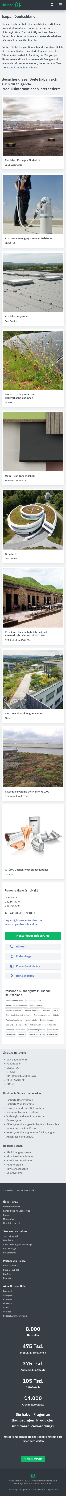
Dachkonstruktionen (42, 1015)
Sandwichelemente (13, 1010)
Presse (6, 1215)
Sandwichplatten (31, 1010)
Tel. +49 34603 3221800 (20, 913)
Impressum (52, 1490)
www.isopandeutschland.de (21, 924)
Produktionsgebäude (36, 1030)
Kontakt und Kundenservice (16, 1211)
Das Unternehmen (12, 1207)
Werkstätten (53, 1030)
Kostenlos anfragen (33, 1459)
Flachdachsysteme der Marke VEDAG (27, 792)
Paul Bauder (13, 1064)
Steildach (22, 1034)
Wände (56, 1015)
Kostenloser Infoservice (33, 935)
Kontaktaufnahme (17, 68)
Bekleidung (10, 1034)
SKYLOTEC (12, 1068)
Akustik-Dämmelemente (20, 1156)
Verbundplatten (36, 1005)
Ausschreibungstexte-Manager (18, 1245)
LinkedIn (7, 1304)
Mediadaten (9, 1219)
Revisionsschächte (17, 1169)
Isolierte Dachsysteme (19, 1100)
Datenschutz (39, 1490)
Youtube (7, 1312)
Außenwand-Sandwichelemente (43, 1025)
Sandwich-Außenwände (15, 1030)
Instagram (8, 1295)
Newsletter (8, 1240)
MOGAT (10, 1072)
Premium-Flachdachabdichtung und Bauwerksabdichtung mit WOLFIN (26, 634)
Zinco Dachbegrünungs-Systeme (24, 713)
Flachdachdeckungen (14, 1020)
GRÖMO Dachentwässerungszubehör (26, 870)
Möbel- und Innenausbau (20, 476)
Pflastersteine (14, 1165)
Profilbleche (52, 1034)
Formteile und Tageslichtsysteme (25, 1108)
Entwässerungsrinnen (19, 1160)
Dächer (56, 1010)
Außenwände (31, 1020)
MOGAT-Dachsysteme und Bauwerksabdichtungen (20, 396)
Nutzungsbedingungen (20, 1490)
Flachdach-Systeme (16, 316)
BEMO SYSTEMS (15, 1080)
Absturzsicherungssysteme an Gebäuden (29, 238)
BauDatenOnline (11, 1270)
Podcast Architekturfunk (15, 1316)
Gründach (10, 554)
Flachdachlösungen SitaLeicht (22, 160)
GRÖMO (10, 1084)
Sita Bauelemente (17, 1060)
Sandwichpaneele (33, 1001)
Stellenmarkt (9, 1253)
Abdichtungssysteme (18, 1152)
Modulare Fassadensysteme (22, 1112)
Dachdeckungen (46, 1020)
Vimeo (6, 1308)
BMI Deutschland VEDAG (21, 1076)
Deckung (9, 1025)
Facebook (7, 1291)
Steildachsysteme (36, 1034)
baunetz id (8, 1278)
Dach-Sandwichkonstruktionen (18, 1015)
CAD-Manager (9, 1249)
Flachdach (46, 1010)
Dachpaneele (21, 1025)
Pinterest (7, 1300)
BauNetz (7, 1274)
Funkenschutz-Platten (14, 1001)
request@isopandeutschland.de (23, 920)
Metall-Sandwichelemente (16, 1005)
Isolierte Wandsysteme (20, 1104)
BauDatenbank (10, 1266)
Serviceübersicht (11, 1236)
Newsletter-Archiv (12, 1223)
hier (35, 40)
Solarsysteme (14, 1173)
